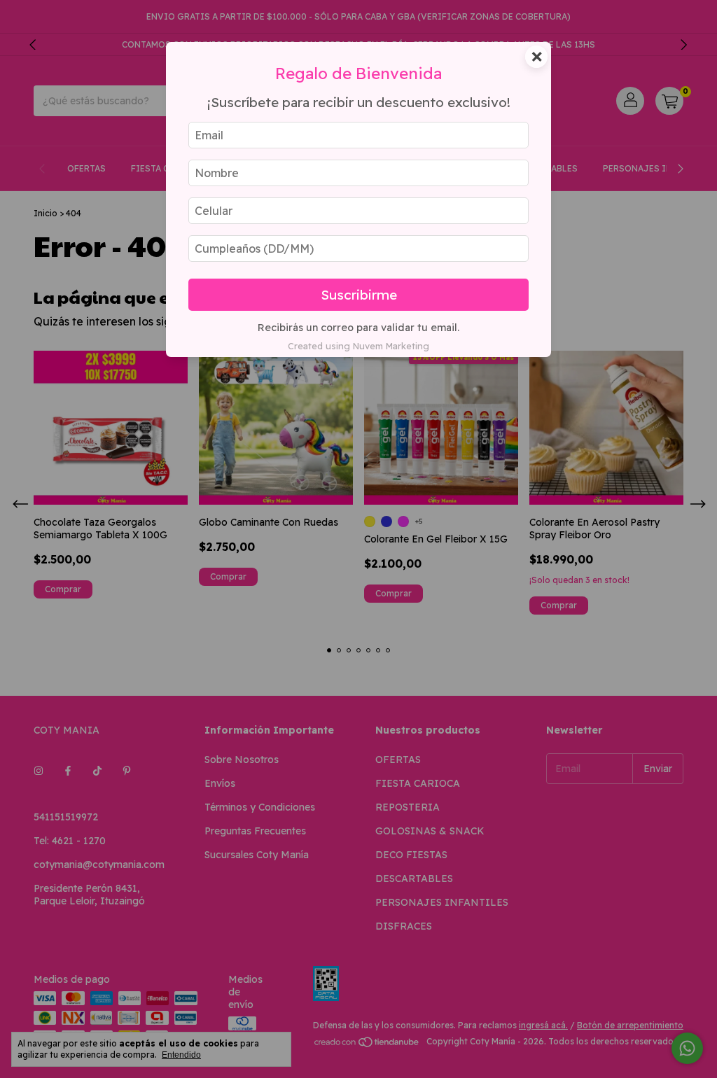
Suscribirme (359, 294)
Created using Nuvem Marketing (358, 345)
